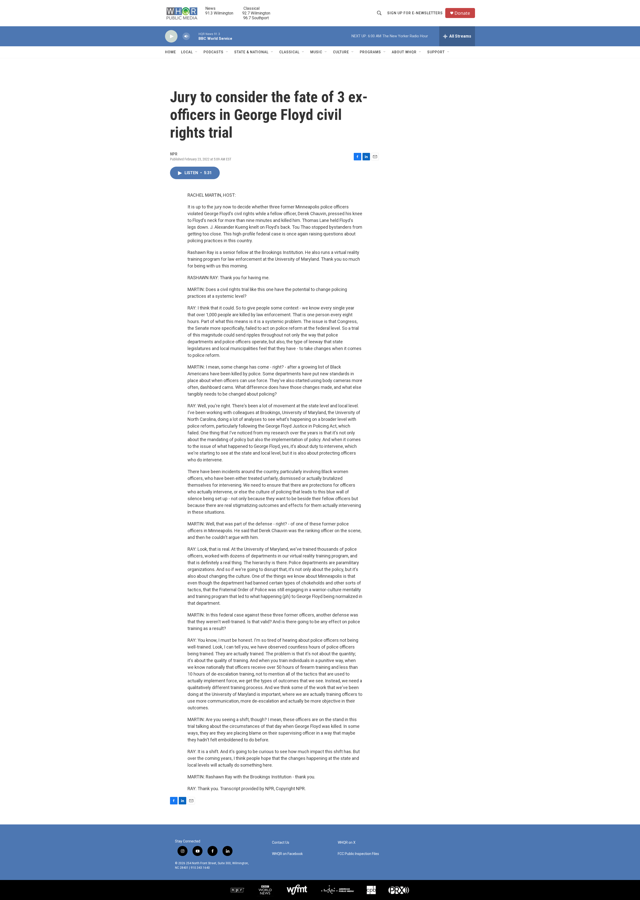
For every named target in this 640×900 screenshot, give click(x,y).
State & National (251, 52)
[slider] (194, 36)
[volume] (186, 36)
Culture (341, 52)
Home (170, 52)
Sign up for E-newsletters (415, 13)
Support (436, 52)
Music (316, 52)
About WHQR (404, 52)
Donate (462, 13)
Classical (289, 52)
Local (187, 52)
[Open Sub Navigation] (196, 52)
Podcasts (214, 52)
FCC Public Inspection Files (358, 854)
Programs (370, 52)
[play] (171, 36)
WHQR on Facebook (287, 854)
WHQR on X (347, 842)
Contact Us (280, 842)
